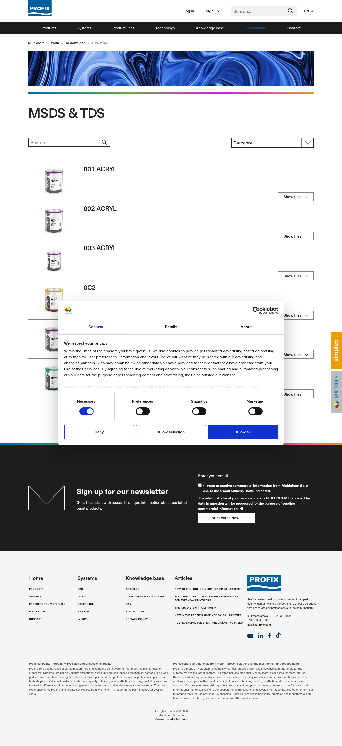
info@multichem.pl (259, 625)
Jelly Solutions (178, 719)
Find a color (135, 611)
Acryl (82, 596)
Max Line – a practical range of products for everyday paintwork (206, 598)
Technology (165, 27)
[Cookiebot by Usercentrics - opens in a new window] (256, 310)
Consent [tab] (95, 327)
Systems (84, 27)
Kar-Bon (84, 611)
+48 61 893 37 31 (257, 620)
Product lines (123, 27)
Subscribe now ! (227, 518)
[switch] (143, 411)
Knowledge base (210, 27)
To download (255, 27)
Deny (99, 432)
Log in (188, 10)
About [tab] (246, 327)
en (306, 10)
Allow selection (171, 432)
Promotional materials (47, 604)
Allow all (243, 432)
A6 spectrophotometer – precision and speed (209, 622)
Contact (294, 27)
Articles (132, 589)
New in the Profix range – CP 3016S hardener (208, 615)
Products (48, 27)
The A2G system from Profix (195, 607)
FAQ (128, 604)
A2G (80, 589)
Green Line (86, 604)
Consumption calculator (145, 596)
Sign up (212, 10)
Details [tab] (171, 327)
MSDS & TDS (37, 611)
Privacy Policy (246, 387)
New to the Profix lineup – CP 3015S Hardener (208, 589)
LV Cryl (83, 619)
